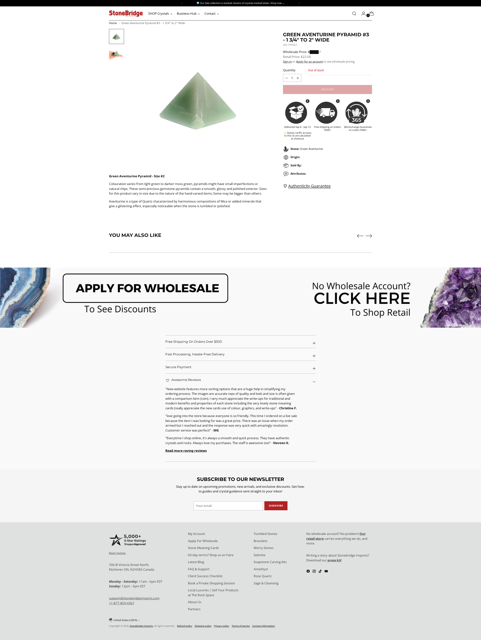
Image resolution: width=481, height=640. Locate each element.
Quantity (289, 70)
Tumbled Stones (265, 534)
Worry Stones (264, 548)
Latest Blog (196, 562)
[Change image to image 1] (116, 36)
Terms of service (241, 626)
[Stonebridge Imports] (126, 13)
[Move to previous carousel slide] (360, 236)
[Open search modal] (354, 13)
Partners (194, 609)
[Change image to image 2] (116, 53)
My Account (196, 534)
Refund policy (184, 626)
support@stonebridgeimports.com (134, 598)
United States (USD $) (125, 620)
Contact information (263, 626)
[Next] (299, 3)
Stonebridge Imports (141, 626)
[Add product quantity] (286, 78)
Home (113, 23)
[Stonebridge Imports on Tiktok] (320, 571)
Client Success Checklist (205, 576)
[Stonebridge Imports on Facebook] (308, 571)
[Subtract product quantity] (297, 78)
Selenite (259, 555)
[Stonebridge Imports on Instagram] (314, 571)
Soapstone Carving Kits (270, 562)
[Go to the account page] (362, 13)
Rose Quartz (263, 576)
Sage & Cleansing (266, 583)
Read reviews (117, 553)
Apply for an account (309, 61)
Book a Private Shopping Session (211, 583)
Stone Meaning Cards (203, 548)
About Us (194, 602)
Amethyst (261, 569)
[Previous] (182, 3)
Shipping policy (203, 626)
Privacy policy (221, 626)
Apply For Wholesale (203, 541)
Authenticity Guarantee (309, 186)
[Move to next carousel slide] (369, 236)
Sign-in (287, 61)
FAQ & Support (198, 569)
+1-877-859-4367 (121, 603)
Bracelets (260, 541)
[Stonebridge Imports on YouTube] (326, 571)
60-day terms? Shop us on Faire (211, 555)
